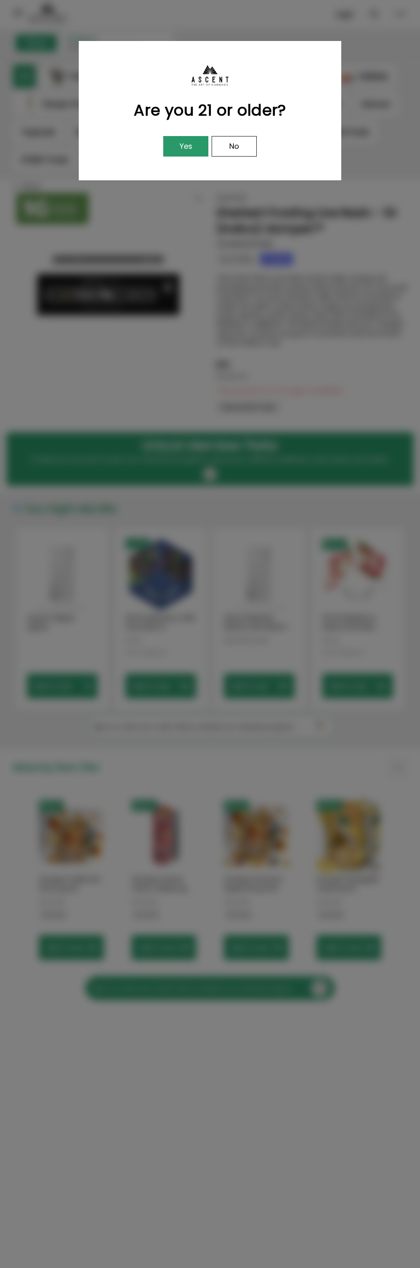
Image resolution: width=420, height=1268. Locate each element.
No (234, 146)
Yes (186, 146)
